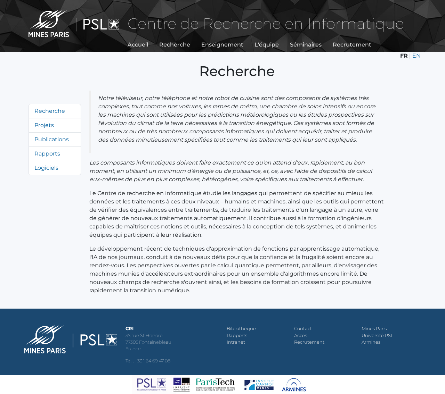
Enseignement (222, 44)
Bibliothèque (241, 328)
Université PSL (378, 335)
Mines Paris (374, 328)
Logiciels (46, 168)
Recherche (174, 44)
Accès (300, 335)
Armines (371, 342)
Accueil (138, 44)
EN (416, 55)
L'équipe (266, 44)
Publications (51, 139)
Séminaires (306, 44)
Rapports (47, 153)
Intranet (236, 342)
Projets (44, 125)
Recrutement (352, 44)
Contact (303, 328)
